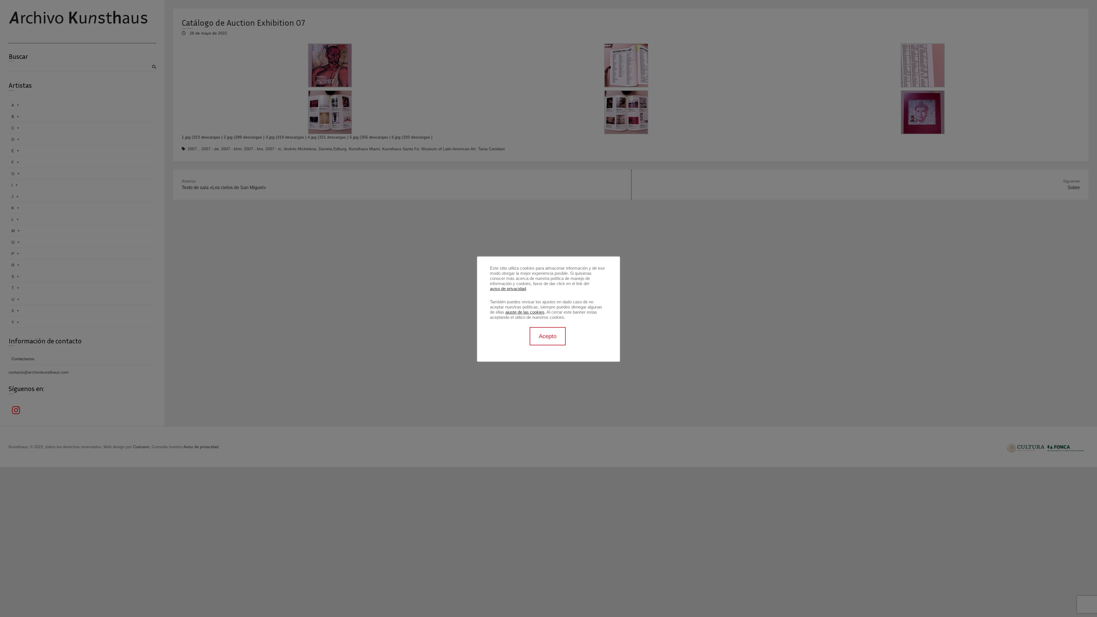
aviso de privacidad (508, 289)
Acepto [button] (547, 336)
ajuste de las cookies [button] (525, 312)
